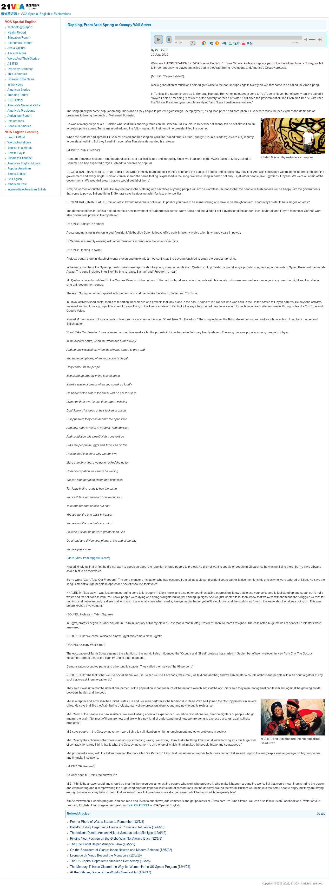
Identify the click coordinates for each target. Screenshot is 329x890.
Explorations (62, 14)
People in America (19, 126)
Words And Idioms (19, 142)
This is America (17, 74)
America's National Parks (23, 105)
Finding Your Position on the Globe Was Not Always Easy (110, 838)
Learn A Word (16, 137)
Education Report (18, 37)
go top (321, 813)
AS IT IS (12, 63)
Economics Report (19, 43)
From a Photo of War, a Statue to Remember (101, 821)
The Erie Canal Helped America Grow (96, 844)
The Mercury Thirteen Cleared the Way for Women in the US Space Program (123, 867)
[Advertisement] (105, 66)
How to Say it (16, 153)
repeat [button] (193, 43)
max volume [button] (320, 39)
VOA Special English (35, 14)
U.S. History (15, 100)
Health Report (16, 32)
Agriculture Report (19, 115)
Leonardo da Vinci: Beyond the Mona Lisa (99, 855)
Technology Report (19, 27)
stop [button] (169, 39)
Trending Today (17, 95)
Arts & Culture (16, 48)
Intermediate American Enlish (26, 189)
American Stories (18, 89)
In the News (15, 84)
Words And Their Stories (23, 58)
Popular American (19, 168)
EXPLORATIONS (138, 805)
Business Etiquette (19, 158)
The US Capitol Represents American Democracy (105, 861)
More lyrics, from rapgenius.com (88, 558)
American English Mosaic (24, 163)
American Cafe (17, 184)
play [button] (158, 39)
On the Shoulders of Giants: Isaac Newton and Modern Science (114, 850)
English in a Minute (20, 147)
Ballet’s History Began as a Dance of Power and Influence (110, 827)
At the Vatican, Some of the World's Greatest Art (104, 872)
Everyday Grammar (20, 69)
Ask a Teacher (16, 53)
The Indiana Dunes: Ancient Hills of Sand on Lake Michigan (111, 833)
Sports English (16, 173)
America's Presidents (21, 110)
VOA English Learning (22, 132)
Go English (14, 179)
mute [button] (306, 39)
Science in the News (20, 79)
